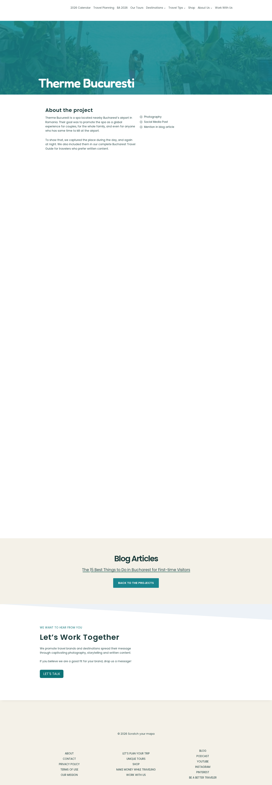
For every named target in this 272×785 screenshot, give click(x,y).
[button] (90, 206)
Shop (191, 8)
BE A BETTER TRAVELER (203, 777)
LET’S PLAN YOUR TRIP (136, 753)
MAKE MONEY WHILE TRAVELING (136, 769)
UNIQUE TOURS (136, 759)
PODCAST (202, 756)
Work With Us (223, 8)
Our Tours (136, 8)
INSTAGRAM (202, 767)
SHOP (136, 764)
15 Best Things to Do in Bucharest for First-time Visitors (140, 569)
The (86, 569)
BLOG (202, 751)
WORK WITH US (136, 775)
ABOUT (69, 753)
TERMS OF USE (69, 769)
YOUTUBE (203, 761)
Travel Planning (103, 8)
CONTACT (69, 759)
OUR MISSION (69, 775)
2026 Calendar (81, 8)
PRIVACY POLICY (69, 764)
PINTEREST (202, 772)
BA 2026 (122, 8)
